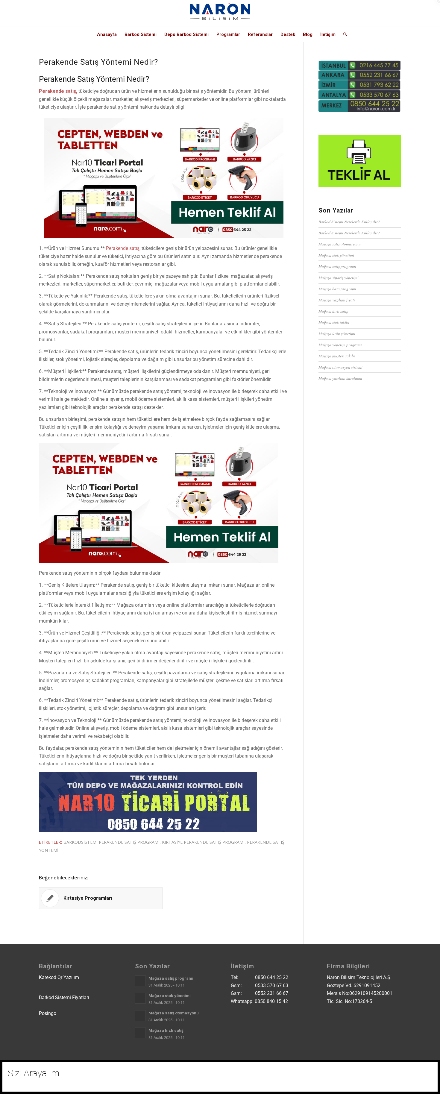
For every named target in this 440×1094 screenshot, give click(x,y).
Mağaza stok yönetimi (336, 255)
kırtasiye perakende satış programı (203, 842)
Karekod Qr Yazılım (59, 977)
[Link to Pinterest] (396, 13)
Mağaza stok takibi (333, 322)
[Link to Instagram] (360, 13)
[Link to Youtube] (378, 13)
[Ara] (343, 34)
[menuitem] (107, 34)
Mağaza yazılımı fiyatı (336, 300)
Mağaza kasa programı (337, 289)
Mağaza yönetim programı (340, 345)
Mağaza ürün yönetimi (336, 333)
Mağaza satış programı (337, 266)
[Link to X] (351, 13)
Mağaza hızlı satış (333, 311)
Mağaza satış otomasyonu (339, 244)
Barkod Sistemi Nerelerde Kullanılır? (349, 221)
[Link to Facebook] (369, 13)
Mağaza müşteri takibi (336, 356)
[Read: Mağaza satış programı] (140, 980)
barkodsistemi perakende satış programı (111, 842)
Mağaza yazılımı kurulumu (340, 378)
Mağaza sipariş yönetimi (338, 277)
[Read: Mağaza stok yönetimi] (140, 998)
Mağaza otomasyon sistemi (340, 367)
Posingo (47, 1013)
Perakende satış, (122, 248)
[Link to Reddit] (387, 13)
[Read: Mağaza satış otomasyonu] (140, 1015)
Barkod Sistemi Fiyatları (64, 997)
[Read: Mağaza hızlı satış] (140, 1033)
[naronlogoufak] (220, 13)
